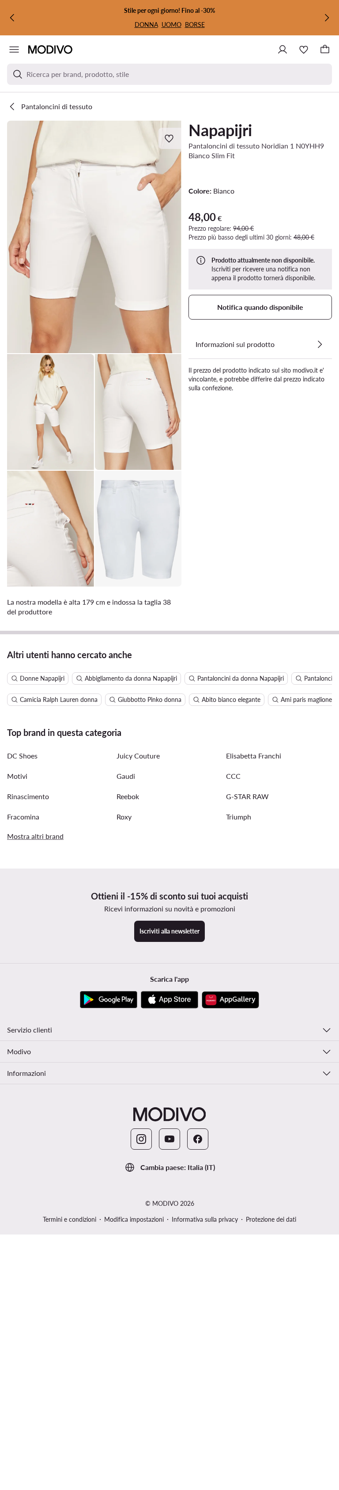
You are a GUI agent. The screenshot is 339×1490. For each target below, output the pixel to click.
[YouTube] (169, 1139)
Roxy (124, 816)
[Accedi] (282, 49)
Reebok (128, 796)
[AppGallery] (230, 1000)
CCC (233, 776)
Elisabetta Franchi (253, 755)
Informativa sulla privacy (205, 1219)
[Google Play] (108, 1000)
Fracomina (23, 816)
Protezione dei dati (271, 1219)
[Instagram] (141, 1139)
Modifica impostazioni (134, 1219)
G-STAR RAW (247, 796)
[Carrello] (324, 49)
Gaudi (126, 776)
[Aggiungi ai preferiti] (169, 138)
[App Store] (169, 1000)
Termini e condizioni (69, 1219)
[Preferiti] (303, 49)
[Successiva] (326, 17)
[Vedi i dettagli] (319, 344)
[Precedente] (12, 17)
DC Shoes (22, 755)
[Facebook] (197, 1139)
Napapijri (220, 130)
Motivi (17, 776)
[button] (94, 237)
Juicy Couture (138, 755)
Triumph (238, 816)
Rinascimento (28, 796)
